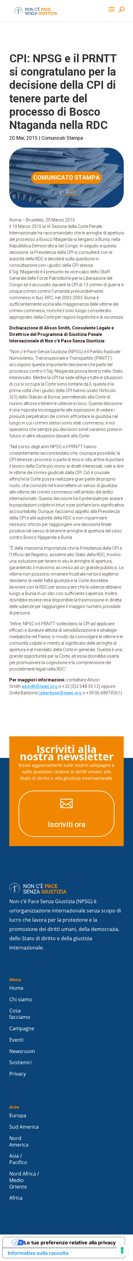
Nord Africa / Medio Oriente (24, 1180)
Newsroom (22, 1051)
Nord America (18, 1141)
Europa (17, 1115)
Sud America (24, 1127)
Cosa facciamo (19, 1013)
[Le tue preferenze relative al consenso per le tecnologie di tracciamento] (122, 1250)
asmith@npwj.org (40, 686)
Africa (16, 1198)
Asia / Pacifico (18, 1159)
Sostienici (20, 1062)
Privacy (17, 1074)
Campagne (21, 1028)
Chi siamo (20, 999)
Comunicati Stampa (62, 138)
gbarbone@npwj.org (61, 692)
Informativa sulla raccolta (38, 1253)
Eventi (16, 1040)
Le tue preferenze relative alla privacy (70, 1242)
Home (16, 988)
